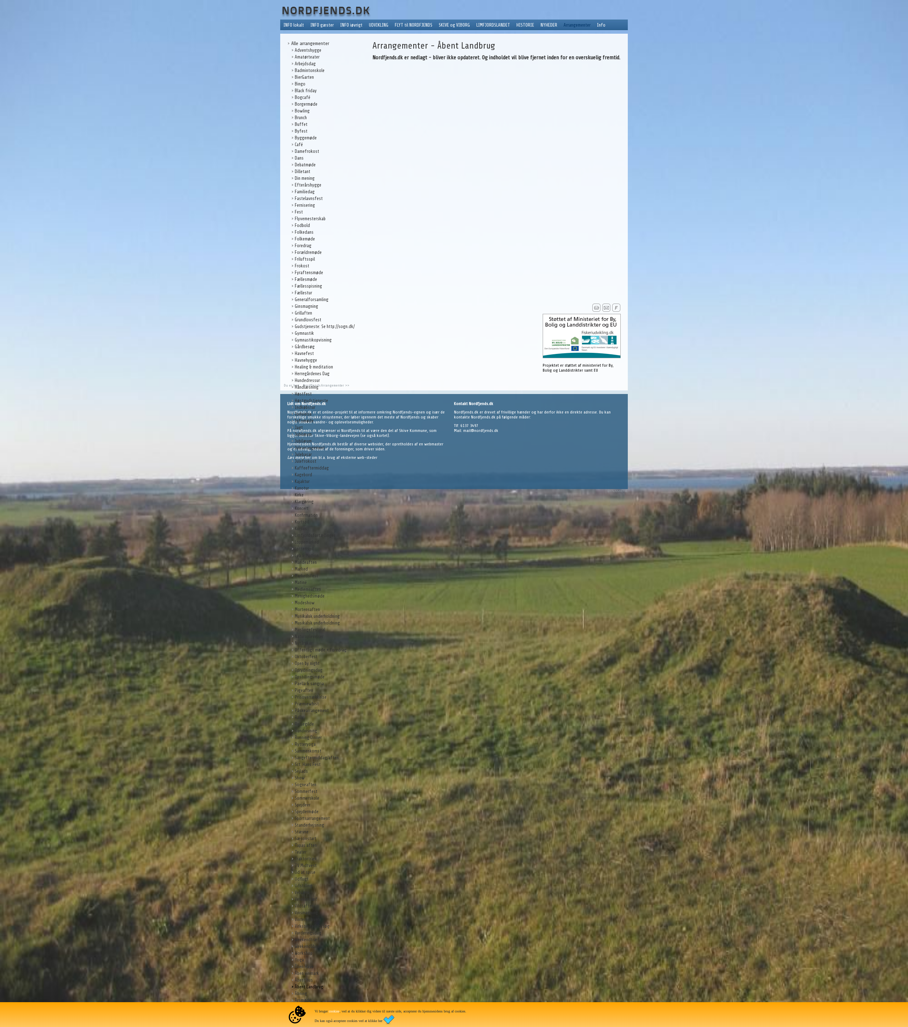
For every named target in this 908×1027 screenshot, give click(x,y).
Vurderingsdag (308, 933)
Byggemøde (306, 137)
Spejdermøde (307, 811)
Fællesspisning (308, 286)
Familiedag (305, 191)
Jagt (299, 427)
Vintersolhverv (308, 919)
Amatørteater (307, 57)
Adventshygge (308, 50)
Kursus (301, 528)
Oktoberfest (306, 656)
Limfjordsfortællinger (315, 535)
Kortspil (302, 521)
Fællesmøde (306, 279)
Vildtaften (304, 906)
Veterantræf (306, 899)
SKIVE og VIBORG (454, 25)
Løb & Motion (307, 555)
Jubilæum (303, 434)
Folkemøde (305, 239)
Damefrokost (307, 151)
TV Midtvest (306, 865)
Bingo (300, 84)
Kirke (299, 495)
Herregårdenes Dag (312, 373)
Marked (301, 569)
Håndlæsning (307, 387)
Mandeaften (306, 562)
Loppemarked (307, 542)
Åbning (301, 993)
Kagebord (303, 474)
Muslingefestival (310, 629)
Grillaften (303, 313)
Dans (299, 158)
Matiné (301, 582)
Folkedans (304, 232)
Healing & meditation (314, 367)
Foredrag (303, 245)
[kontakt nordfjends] (606, 310)
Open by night (307, 663)
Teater (300, 852)
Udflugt (302, 879)
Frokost (302, 265)
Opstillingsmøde (310, 676)
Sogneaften (305, 784)
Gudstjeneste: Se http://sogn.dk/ (325, 326)
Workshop (303, 953)
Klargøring (304, 501)
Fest (299, 212)
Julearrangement (310, 447)
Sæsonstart (305, 838)
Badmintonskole (310, 70)
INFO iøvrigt (351, 25)
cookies (334, 1011)
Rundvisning (306, 730)
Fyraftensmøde (309, 272)
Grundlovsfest (308, 319)
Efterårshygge (308, 185)
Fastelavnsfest (309, 198)
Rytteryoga (305, 744)
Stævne (302, 831)
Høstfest (303, 393)
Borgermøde (306, 104)
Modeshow (305, 602)
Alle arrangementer (310, 43)
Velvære (302, 892)
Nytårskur (303, 643)
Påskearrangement (312, 710)
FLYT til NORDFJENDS (413, 25)
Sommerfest (306, 791)
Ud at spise (305, 872)
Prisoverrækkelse (311, 697)
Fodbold (302, 225)
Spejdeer (302, 804)
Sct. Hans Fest (308, 764)
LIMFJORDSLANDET (493, 25)
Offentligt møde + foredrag (321, 650)
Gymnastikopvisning (313, 340)
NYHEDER (549, 25)
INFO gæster (322, 25)
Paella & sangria (309, 683)
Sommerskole (307, 798)
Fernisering (305, 205)
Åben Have (304, 966)
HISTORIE (525, 25)
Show (300, 778)
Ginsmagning (306, 306)
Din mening (305, 178)
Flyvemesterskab (310, 218)
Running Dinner (308, 737)
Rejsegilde (304, 724)
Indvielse (303, 414)
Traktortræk (306, 858)
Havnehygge (306, 360)
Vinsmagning (306, 912)
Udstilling (303, 885)
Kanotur (302, 488)
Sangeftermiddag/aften (317, 757)
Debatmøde (305, 164)
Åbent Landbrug (309, 986)
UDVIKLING (378, 25)
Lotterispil (304, 548)
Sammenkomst (308, 751)
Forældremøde (308, 252)
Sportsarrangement (312, 818)
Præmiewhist (307, 703)
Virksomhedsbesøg (312, 926)
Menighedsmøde (310, 596)
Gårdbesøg (305, 346)
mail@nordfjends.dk (480, 430)
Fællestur (303, 292)
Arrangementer (577, 25)
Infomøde (304, 420)
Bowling (302, 110)
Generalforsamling (311, 299)
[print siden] (596, 310)
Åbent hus (304, 980)
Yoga (299, 959)
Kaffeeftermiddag (312, 468)
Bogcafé (302, 97)
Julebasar (303, 454)
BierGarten (304, 77)
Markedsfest (306, 575)
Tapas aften (306, 845)
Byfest (301, 131)
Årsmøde (303, 1000)
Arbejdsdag (305, 63)
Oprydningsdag (308, 670)
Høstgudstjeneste (311, 400)
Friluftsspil (305, 259)
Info (601, 25)
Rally (299, 717)
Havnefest (304, 353)
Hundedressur (307, 380)
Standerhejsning (309, 825)
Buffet (301, 124)
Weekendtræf (307, 939)
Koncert (302, 508)
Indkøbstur (305, 407)
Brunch (301, 117)
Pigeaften (304, 690)
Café (299, 144)
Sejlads (301, 771)
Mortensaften (307, 609)
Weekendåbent (308, 946)
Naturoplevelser (309, 636)
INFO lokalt (293, 25)
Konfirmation (306, 515)
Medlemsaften (308, 589)
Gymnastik (304, 333)
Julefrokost (305, 461)
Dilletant (302, 171)
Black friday (306, 90)
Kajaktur (302, 481)
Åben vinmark (307, 973)
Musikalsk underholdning (317, 616)
